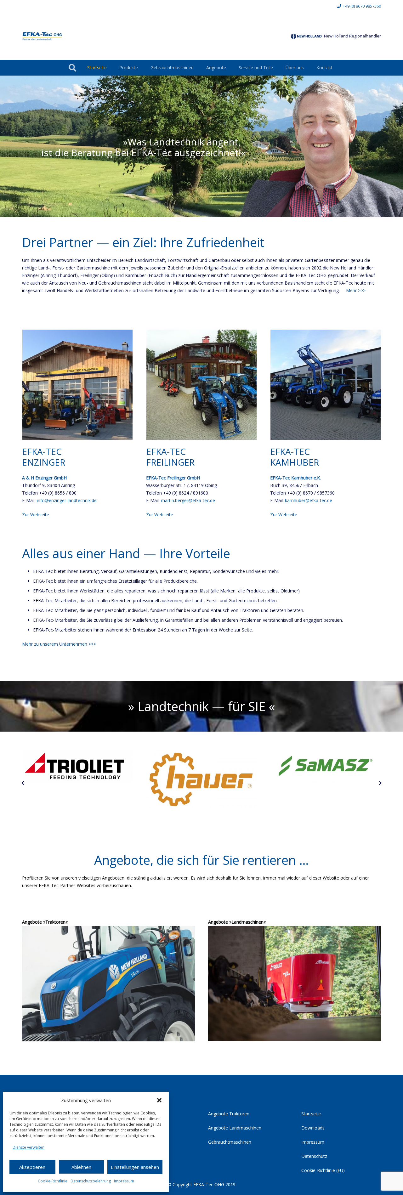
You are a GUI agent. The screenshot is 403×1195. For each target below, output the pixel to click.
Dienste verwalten (28, 1147)
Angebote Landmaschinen (234, 1128)
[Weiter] (380, 783)
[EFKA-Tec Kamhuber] (325, 385)
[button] (159, 1100)
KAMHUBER (294, 462)
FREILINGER (170, 462)
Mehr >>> (356, 290)
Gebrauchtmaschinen (229, 1142)
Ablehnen (81, 1167)
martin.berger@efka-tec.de (188, 500)
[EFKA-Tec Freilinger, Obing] (201, 385)
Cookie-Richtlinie (52, 1181)
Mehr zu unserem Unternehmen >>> (59, 644)
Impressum (124, 1181)
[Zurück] (23, 783)
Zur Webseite (35, 515)
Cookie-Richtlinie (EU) (323, 1170)
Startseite (311, 1114)
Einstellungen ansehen (135, 1167)
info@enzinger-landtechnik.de (67, 500)
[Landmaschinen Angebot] (294, 983)
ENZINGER (43, 462)
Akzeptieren (32, 1167)
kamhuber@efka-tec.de (308, 500)
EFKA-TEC (42, 451)
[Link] (42, 36)
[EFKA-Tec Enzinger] (77, 385)
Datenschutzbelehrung (91, 1181)
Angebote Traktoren (228, 1114)
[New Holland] (306, 36)
